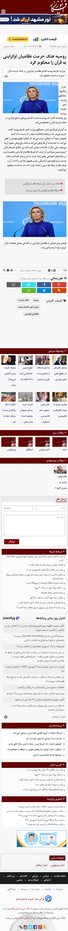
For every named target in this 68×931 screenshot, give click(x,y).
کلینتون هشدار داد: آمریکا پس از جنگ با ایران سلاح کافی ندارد (35, 744)
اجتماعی (47, 880)
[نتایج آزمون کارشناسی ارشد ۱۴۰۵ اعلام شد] (25, 360)
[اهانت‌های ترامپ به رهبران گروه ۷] (60, 469)
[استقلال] (25, 442)
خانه (12, 46)
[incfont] (54, 270)
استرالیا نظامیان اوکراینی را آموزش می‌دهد (43, 190)
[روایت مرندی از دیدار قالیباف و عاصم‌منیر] (59, 397)
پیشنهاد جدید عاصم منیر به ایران (47, 755)
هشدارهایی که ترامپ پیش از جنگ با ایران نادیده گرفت (40, 603)
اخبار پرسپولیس (57, 865)
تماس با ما (35, 889)
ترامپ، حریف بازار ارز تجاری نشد (49, 785)
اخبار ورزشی (44, 450)
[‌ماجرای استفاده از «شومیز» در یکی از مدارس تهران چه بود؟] (42, 360)
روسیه (63, 113)
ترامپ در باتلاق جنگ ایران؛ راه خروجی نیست (44, 570)
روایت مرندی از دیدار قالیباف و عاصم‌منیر (60, 410)
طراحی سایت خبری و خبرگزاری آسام (30, 899)
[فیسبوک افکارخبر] (35, 927)
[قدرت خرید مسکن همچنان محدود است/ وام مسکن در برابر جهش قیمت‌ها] (25, 397)
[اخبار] (59, 442)
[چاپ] (11, 270)
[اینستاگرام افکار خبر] (25, 927)
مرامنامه (48, 889)
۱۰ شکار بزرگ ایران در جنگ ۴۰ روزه (49, 588)
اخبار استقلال (41, 865)
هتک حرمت (23, 300)
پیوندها (24, 889)
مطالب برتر (58, 433)
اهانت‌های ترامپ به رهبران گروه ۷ (61, 482)
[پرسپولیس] (8, 442)
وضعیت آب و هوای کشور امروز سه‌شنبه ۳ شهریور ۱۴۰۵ (40, 815)
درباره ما (60, 889)
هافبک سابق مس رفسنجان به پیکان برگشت (46, 565)
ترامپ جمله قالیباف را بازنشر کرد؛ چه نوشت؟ (44, 824)
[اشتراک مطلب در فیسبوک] (44, 284)
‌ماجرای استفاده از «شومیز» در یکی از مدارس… (42, 373)
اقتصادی (23, 876)
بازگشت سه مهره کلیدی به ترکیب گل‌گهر (46, 598)
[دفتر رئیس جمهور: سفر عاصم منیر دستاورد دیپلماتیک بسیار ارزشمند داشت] (42, 397)
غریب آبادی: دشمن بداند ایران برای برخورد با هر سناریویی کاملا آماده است (35, 558)
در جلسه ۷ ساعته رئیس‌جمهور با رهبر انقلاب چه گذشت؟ (40, 608)
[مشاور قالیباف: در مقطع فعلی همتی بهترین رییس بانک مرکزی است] (59, 360)
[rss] (45, 927)
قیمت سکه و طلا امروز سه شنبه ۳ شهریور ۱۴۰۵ (44, 820)
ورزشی (35, 876)
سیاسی (6, 46)
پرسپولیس (11, 450)
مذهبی (20, 880)
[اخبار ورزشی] (42, 442)
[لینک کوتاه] (4, 270)
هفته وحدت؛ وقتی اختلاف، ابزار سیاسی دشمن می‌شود (40, 807)
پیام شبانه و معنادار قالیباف (52, 593)
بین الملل (10, 876)
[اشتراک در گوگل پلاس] (59, 284)
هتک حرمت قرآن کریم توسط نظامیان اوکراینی (41, 184)
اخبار (64, 450)
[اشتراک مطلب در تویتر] (29, 284)
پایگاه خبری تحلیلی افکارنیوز (19, 909)
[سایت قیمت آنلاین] (34, 39)
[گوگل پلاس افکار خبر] (40, 927)
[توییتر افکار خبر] (30, 927)
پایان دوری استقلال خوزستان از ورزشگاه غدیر (44, 583)
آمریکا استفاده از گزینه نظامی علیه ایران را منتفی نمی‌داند (37, 733)
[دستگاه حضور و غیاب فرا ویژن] (41, 846)
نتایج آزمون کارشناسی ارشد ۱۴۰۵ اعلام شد (26, 373)
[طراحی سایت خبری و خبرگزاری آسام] (48, 899)
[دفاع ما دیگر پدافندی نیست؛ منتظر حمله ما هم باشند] (8, 397)
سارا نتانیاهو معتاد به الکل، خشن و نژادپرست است (43, 790)
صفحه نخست (59, 876)
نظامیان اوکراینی (31, 314)
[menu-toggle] (3, 11)
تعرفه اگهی (12, 889)
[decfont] (49, 270)
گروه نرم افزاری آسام (27, 918)
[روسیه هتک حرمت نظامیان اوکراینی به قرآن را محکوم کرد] (44, 290)
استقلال (29, 450)
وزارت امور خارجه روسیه (28, 307)
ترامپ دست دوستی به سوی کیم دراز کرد (44, 738)
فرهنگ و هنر (33, 880)
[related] (6, 76)
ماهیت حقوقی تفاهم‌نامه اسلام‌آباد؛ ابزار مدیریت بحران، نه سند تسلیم (35, 811)
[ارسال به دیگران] (7, 270)
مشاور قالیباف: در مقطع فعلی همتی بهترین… (60, 373)
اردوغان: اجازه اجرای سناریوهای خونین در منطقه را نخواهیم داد (34, 749)
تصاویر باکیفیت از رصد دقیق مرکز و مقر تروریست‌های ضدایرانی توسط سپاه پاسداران (34, 576)
